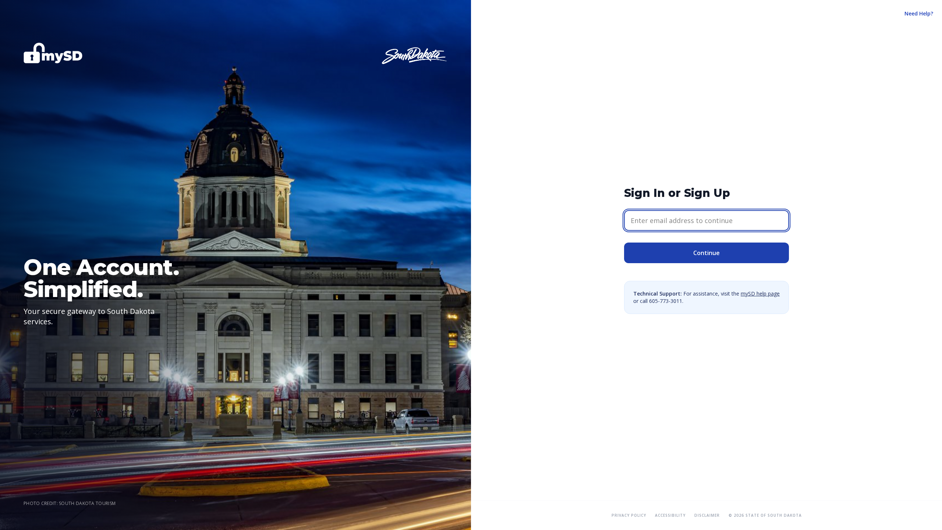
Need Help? (918, 13)
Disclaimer (707, 515)
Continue (706, 253)
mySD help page (760, 293)
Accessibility (670, 515)
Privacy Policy (629, 515)
